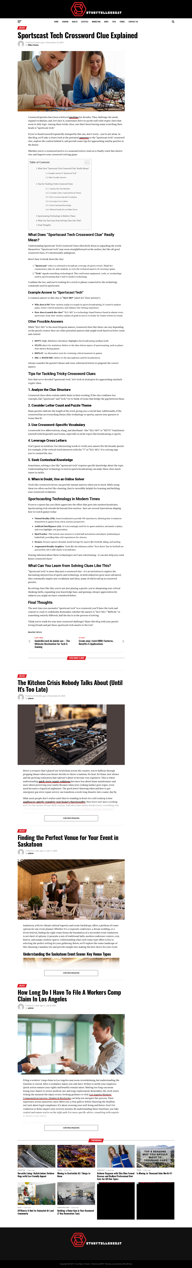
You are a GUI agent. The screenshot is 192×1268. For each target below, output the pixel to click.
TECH (114, 21)
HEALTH (74, 21)
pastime (74, 117)
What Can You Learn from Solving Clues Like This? (59, 220)
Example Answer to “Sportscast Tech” (62, 173)
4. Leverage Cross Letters (58, 201)
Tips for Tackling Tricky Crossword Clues (55, 184)
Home (56, 21)
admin (31, 698)
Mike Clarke (33, 45)
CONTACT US (133, 21)
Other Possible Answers (57, 177)
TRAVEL (122, 21)
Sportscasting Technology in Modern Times (56, 216)
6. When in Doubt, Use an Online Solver (63, 209)
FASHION (65, 21)
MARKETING (96, 21)
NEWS (106, 21)
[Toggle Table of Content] (86, 162)
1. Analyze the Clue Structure (59, 189)
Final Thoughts (44, 225)
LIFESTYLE (84, 21)
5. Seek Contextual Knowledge (59, 205)
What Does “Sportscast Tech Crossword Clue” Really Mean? (63, 168)
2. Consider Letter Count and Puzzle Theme (64, 193)
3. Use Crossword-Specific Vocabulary (62, 197)
